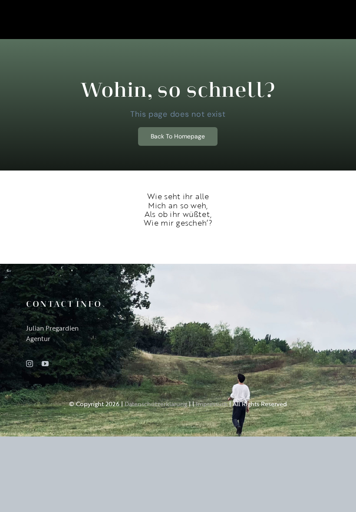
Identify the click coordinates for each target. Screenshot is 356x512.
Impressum (211, 403)
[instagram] (29, 363)
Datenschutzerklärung (156, 403)
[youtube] (45, 363)
